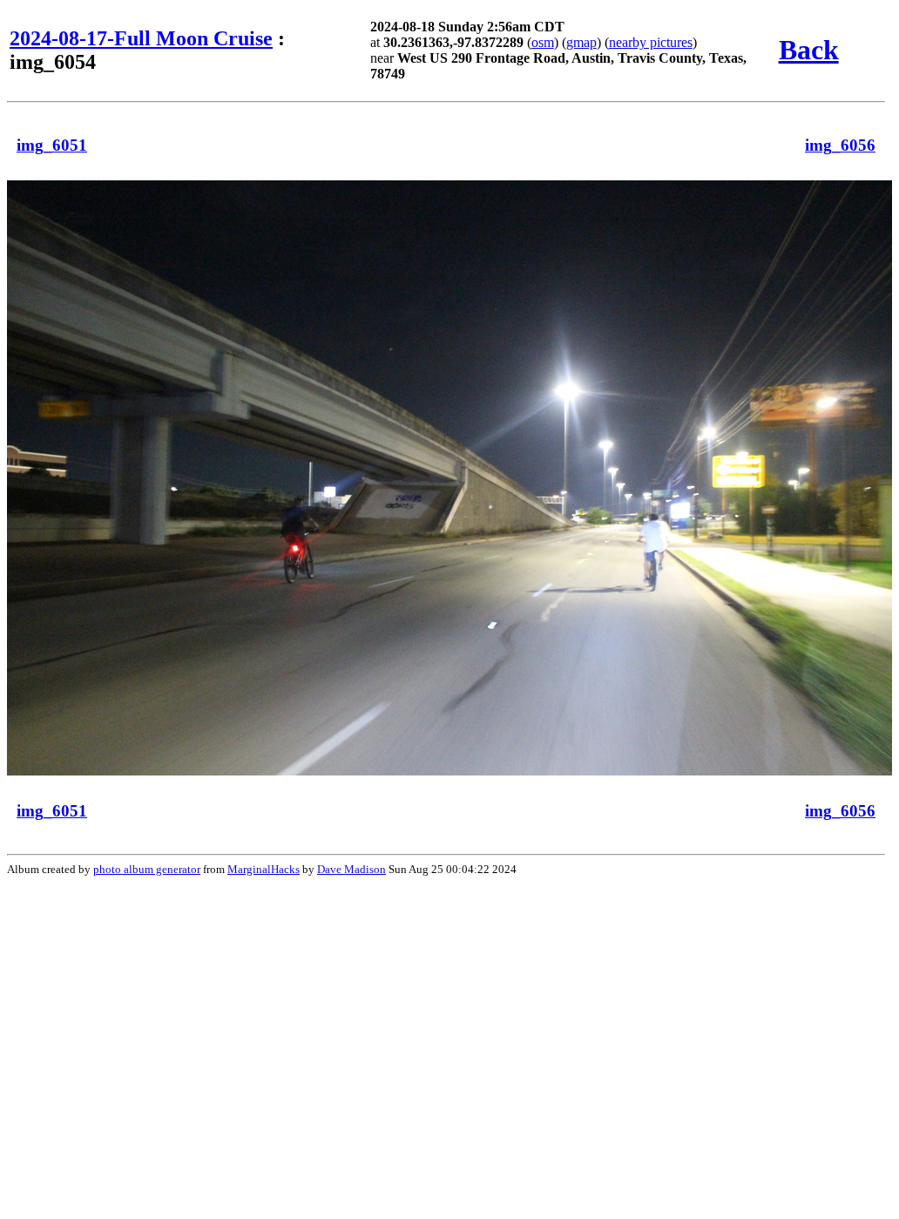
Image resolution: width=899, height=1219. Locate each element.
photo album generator (146, 869)
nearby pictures (651, 42)
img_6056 (840, 145)
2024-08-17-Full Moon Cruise (141, 38)
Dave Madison (351, 869)
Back (809, 49)
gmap (581, 42)
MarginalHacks (263, 869)
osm (542, 42)
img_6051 (52, 145)
